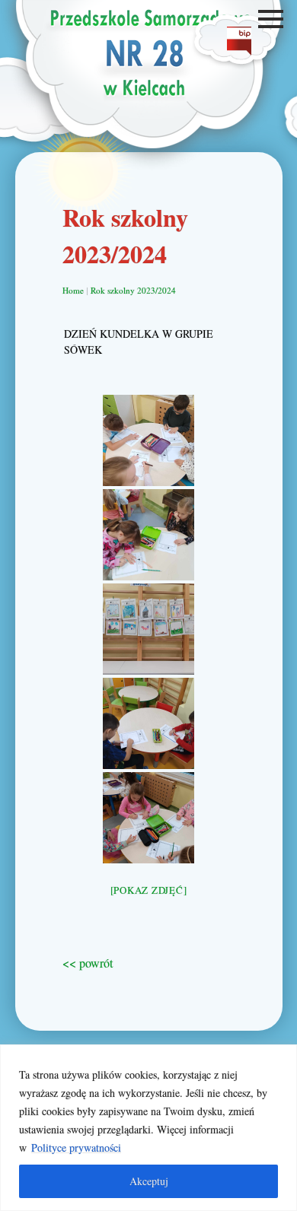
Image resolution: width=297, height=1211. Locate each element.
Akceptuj (148, 1181)
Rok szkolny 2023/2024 (133, 290)
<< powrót (87, 963)
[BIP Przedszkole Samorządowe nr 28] (239, 51)
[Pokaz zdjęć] (148, 890)
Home (73, 290)
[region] (148, 1127)
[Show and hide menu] (272, 19)
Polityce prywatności (76, 1147)
